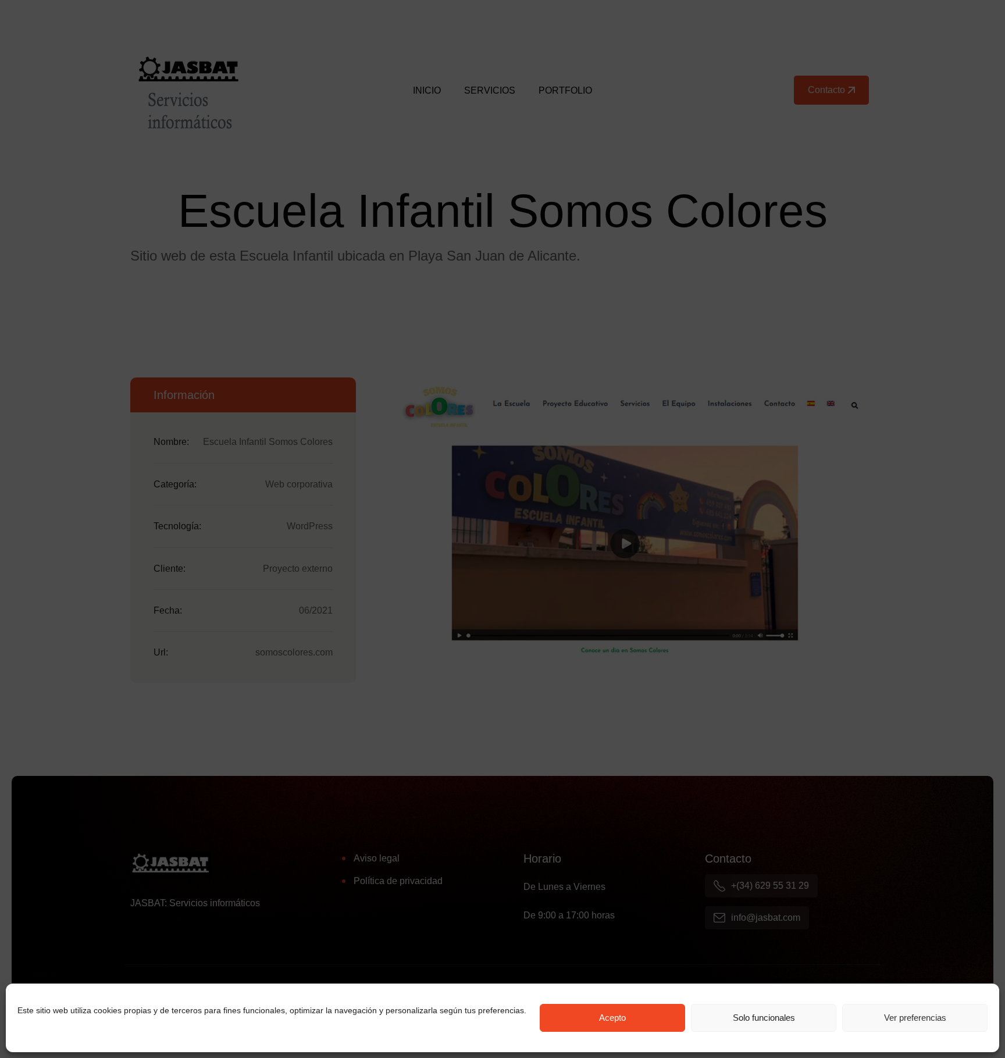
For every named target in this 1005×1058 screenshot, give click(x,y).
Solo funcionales (764, 1018)
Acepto (612, 1018)
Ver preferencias (915, 1018)
